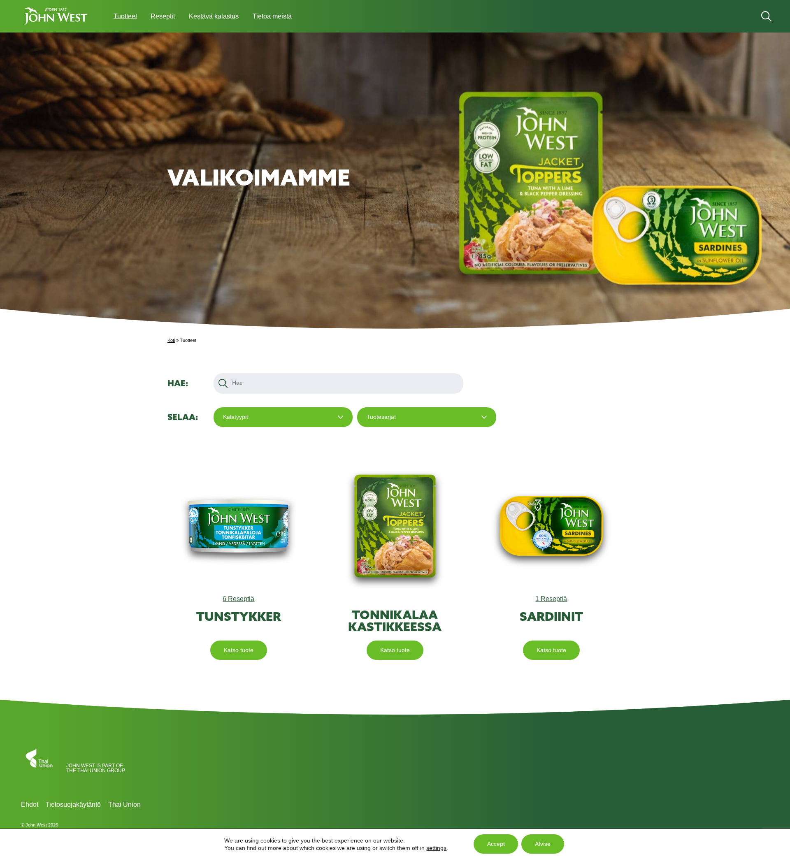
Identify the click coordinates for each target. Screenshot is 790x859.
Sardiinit (551, 616)
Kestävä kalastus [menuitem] (214, 16)
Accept (496, 844)
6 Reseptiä (238, 598)
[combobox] (283, 417)
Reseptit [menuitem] (163, 16)
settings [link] (436, 847)
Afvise (543, 844)
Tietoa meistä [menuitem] (272, 16)
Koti (171, 340)
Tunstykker (238, 616)
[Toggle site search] (766, 16)
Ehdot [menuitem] (29, 804)
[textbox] (238, 382)
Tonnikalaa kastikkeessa (394, 621)
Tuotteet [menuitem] (125, 16)
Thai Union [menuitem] (124, 804)
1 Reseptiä (551, 598)
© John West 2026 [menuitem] (39, 824)
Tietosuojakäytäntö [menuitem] (73, 804)
